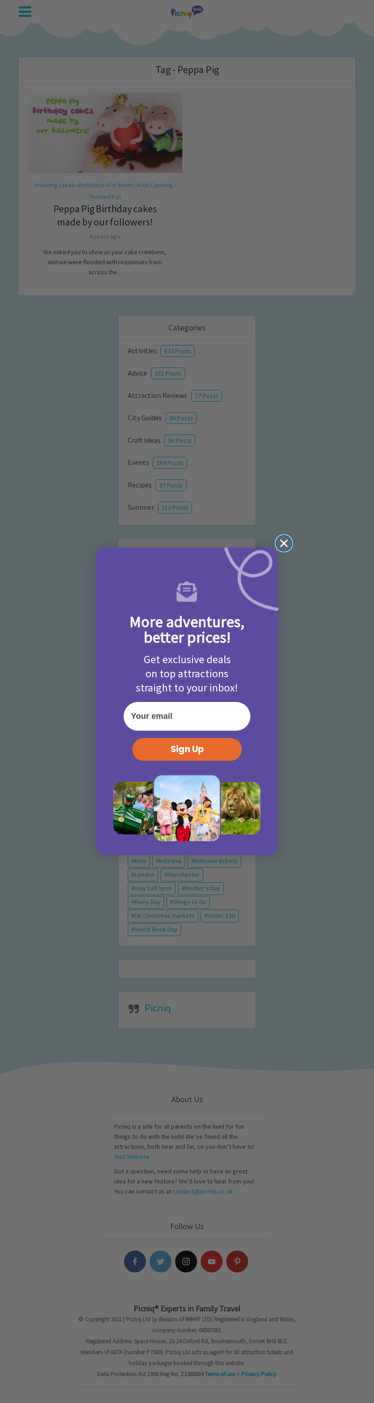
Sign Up (187, 749)
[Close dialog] (284, 543)
